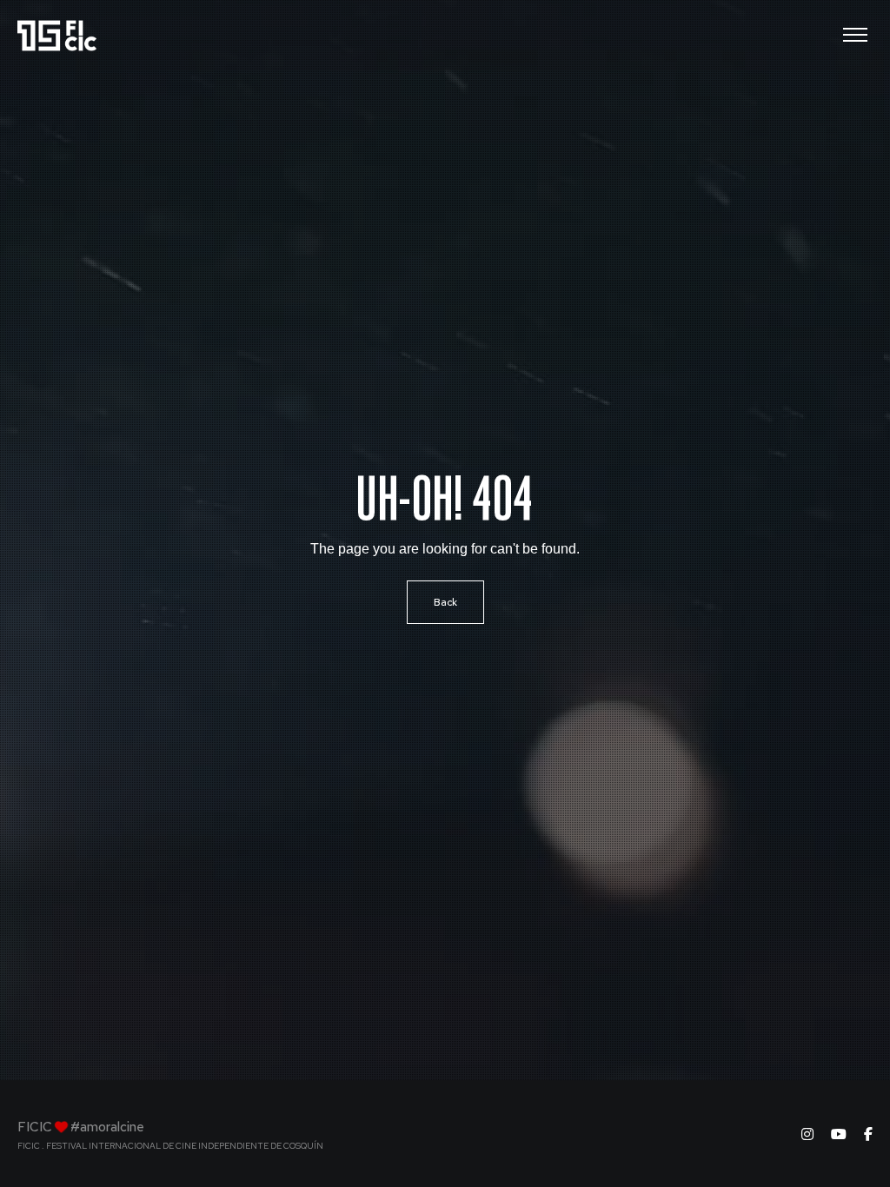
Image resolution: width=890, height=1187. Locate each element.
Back (445, 602)
